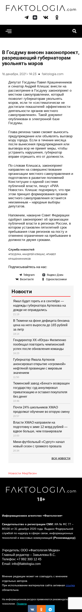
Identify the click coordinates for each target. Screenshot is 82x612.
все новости (61, 458)
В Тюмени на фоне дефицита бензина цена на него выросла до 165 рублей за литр (41, 325)
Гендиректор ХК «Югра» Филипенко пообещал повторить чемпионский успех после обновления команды (39, 344)
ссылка (70, 585)
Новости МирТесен (22, 473)
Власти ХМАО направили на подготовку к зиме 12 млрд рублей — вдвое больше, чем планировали (40, 427)
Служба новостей (21, 249)
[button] (8, 31)
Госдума (15, 254)
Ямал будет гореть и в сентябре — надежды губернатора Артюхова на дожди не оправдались (39, 305)
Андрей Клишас (34, 254)
